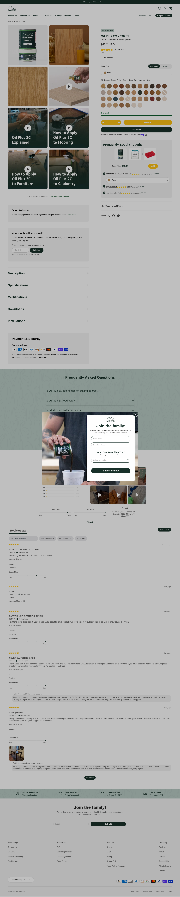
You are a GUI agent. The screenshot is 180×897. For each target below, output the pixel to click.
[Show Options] (128, 460)
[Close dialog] (135, 414)
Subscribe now (111, 470)
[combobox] (110, 460)
